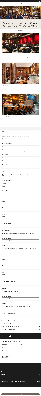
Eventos (3, 350)
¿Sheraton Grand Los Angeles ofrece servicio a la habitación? (10, 323)
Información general (4, 344)
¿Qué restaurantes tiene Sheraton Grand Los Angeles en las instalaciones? (12, 320)
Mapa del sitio (8, 384)
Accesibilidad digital (3, 384)
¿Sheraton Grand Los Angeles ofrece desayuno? (8, 329)
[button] (35, 1)
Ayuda (11, 384)
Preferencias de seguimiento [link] (4, 383)
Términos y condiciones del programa (24, 383)
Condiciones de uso (17, 383)
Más (3, 60)
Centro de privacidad (31, 383)
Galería (21, 344)
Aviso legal (36, 383)
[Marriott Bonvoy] (38, 0)
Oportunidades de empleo (11, 383)
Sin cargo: (6, 356)
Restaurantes (3, 347)
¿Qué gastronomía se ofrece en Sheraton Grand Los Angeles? (10, 326)
